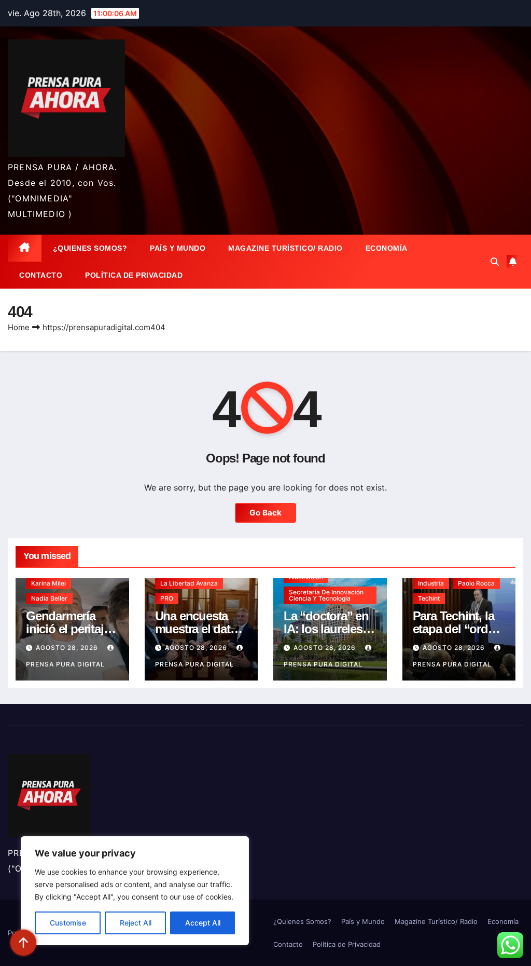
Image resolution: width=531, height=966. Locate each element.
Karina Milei (48, 583)
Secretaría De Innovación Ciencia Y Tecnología (326, 595)
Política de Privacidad (134, 275)
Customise (68, 922)
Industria (431, 583)
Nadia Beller (49, 598)
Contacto (40, 275)
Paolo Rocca (476, 583)
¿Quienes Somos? (90, 248)
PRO (166, 598)
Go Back (265, 513)
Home (19, 327)
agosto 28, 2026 (68, 647)
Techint (429, 598)
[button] (495, 261)
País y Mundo (177, 248)
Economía (387, 248)
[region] (135, 890)
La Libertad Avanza (189, 583)
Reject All (135, 922)
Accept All (202, 922)
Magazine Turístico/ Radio (285, 248)
